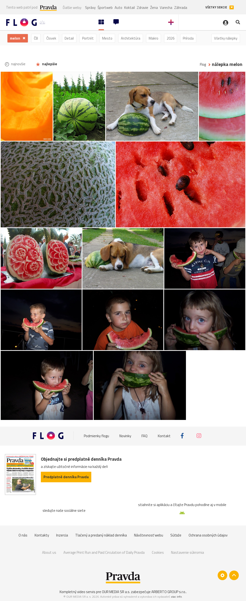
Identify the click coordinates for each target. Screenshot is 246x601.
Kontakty (42, 535)
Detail (69, 38)
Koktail (129, 7)
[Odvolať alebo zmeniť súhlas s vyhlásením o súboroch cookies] (222, 575)
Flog (203, 64)
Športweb (105, 7)
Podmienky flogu (96, 435)
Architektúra (130, 38)
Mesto (107, 38)
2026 (170, 38)
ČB (36, 38)
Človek (51, 38)
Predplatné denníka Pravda (66, 477)
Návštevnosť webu (148, 535)
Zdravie (142, 7)
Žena (154, 7)
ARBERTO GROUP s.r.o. (168, 592)
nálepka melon (227, 64)
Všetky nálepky (225, 38)
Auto (118, 7)
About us (49, 552)
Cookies (158, 552)
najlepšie (49, 63)
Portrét (88, 38)
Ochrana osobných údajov (208, 535)
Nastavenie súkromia (187, 552)
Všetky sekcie (216, 7)
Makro (153, 38)
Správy (90, 7)
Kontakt (164, 435)
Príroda (188, 38)
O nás (22, 535)
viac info (176, 596)
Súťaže (175, 535)
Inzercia (62, 535)
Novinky (125, 435)
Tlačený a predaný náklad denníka (101, 535)
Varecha (166, 7)
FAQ (144, 435)
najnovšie (17, 63)
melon (15, 38)
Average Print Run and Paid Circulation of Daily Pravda (104, 552)
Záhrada (180, 7)
